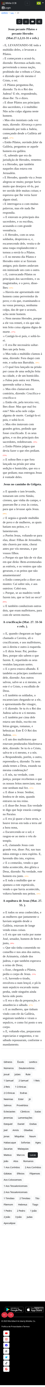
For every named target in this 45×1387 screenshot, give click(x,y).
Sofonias (25, 1142)
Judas (30, 1216)
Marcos (21, 1154)
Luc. (12, 13)
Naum (32, 1136)
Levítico (33, 1061)
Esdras (23, 1092)
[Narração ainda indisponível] (26, 21)
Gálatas (8, 1173)
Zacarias (8, 1148)
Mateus (8, 1154)
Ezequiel (8, 1123)
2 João (7, 1216)
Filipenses (35, 1173)
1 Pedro (8, 1210)
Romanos (28, 1161)
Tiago (35, 1204)
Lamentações (25, 1117)
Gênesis (8, 1061)
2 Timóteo (25, 1198)
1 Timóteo (9, 1198)
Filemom (8, 1204)
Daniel (21, 1123)
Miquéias (19, 1136)
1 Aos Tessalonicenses (15, 1185)
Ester (21, 1099)
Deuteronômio (26, 1068)
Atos (15, 1161)
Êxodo (20, 1061)
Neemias (8, 1099)
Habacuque (10, 1142)
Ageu (38, 1142)
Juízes (18, 1074)
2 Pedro (21, 1210)
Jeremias (8, 1117)
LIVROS (4, 13)
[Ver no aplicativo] (19, 21)
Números (9, 1068)
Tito (37, 1198)
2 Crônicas (9, 1092)
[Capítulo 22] (4, 1315)
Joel (6, 1130)
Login (8, 7)
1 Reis (36, 1080)
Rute (28, 1074)
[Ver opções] (39, 21)
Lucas (33, 1154)
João (6, 1161)
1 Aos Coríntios (12, 1167)
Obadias (28, 1130)
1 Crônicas (20, 1086)
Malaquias (23, 1148)
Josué (6, 1074)
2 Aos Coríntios (33, 1167)
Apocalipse (9, 1223)
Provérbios (22, 1105)
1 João (33, 1210)
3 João (18, 1216)
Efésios (20, 1173)
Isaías (38, 1111)
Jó (30, 1099)
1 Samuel (9, 1080)
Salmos (8, 1105)
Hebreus (22, 1204)
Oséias (33, 1123)
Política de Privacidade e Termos (16, 1326)
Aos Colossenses (13, 1179)
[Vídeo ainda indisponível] (32, 21)
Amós (16, 1130)
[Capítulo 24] (11, 1315)
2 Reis (7, 1086)
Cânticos (25, 1111)
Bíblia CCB (10, 3)
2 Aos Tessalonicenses (15, 1192)
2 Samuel (23, 1080)
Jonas (6, 1136)
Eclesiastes (9, 1111)
